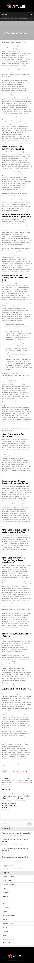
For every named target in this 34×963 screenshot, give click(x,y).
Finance (5, 912)
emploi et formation (7, 900)
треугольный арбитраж (9, 132)
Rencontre (5, 931)
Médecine (5, 927)
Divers (4, 888)
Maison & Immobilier (8, 923)
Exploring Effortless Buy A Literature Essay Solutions (25, 780)
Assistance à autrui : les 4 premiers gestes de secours (8, 781)
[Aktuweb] (17, 6)
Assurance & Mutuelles (8, 877)
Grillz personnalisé (7, 866)
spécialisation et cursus (8, 939)
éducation (5, 896)
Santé (4, 935)
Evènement (5, 908)
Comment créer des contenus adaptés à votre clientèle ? (15, 858)
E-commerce (6, 892)
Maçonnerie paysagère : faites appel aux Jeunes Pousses (9, 805)
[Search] (29, 824)
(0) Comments (20, 835)
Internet (5, 919)
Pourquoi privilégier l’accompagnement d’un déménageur (15, 849)
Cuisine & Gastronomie (8, 884)
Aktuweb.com (15, 960)
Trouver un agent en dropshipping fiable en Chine (9, 796)
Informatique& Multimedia (9, 916)
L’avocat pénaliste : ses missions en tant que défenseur (25, 796)
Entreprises (6, 904)
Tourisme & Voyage (7, 943)
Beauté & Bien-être (7, 880)
